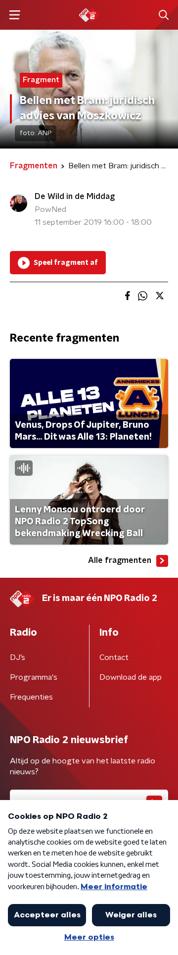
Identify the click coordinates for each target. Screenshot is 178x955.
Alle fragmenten (119, 560)
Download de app (130, 677)
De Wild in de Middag (75, 197)
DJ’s (17, 657)
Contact (114, 657)
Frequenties (31, 697)
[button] (14, 15)
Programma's (33, 677)
